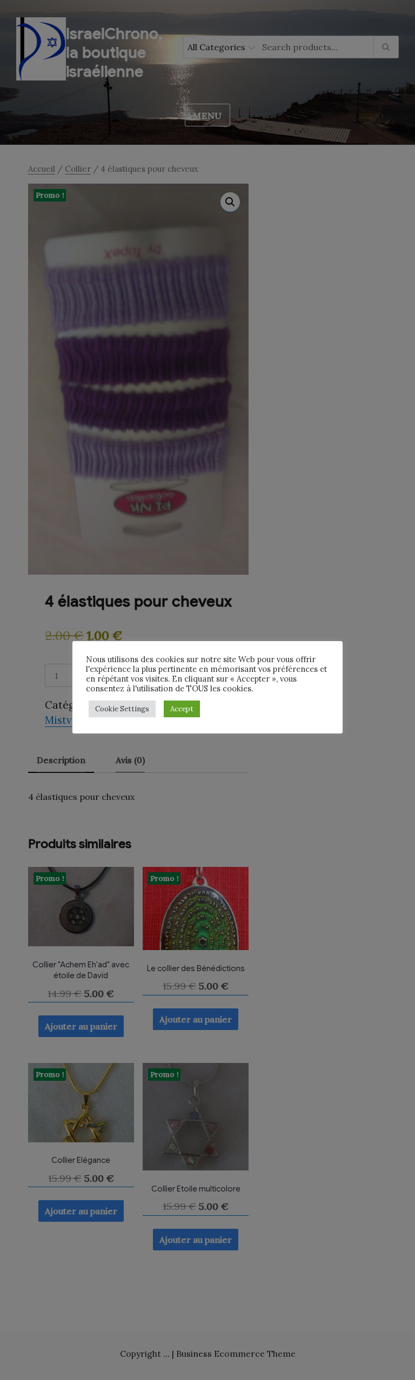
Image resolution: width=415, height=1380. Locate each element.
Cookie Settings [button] (122, 708)
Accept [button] (181, 708)
